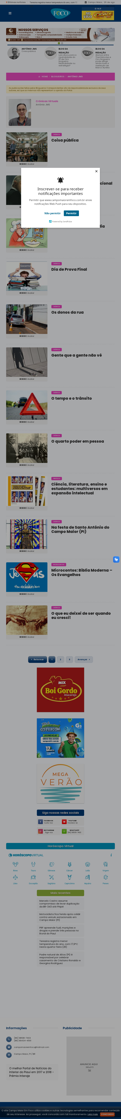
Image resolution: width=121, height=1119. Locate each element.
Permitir (71, 213)
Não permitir (52, 213)
